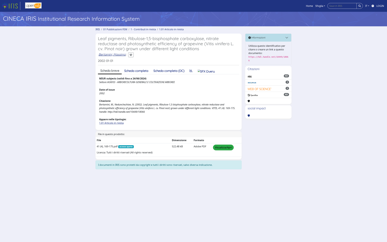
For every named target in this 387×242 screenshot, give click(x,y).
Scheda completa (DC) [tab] (168, 71)
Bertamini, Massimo (112, 54)
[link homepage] (11, 6)
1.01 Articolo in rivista (171, 29)
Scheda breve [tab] (109, 70)
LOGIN (380, 6)
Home (309, 6)
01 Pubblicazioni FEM (115, 29)
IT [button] (366, 6)
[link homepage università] (33, 6)
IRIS (98, 29)
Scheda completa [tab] (136, 71)
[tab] (191, 71)
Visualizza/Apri (223, 147)
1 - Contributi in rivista (143, 29)
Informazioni (258, 37)
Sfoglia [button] (319, 6)
